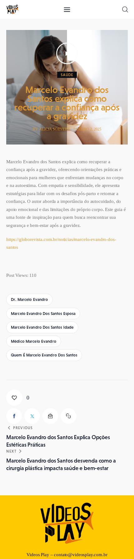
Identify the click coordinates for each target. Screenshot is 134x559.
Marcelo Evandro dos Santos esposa (43, 313)
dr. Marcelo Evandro (29, 299)
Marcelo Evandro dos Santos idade (42, 327)
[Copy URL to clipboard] (68, 416)
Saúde (67, 75)
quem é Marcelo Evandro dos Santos (44, 355)
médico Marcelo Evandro (33, 341)
